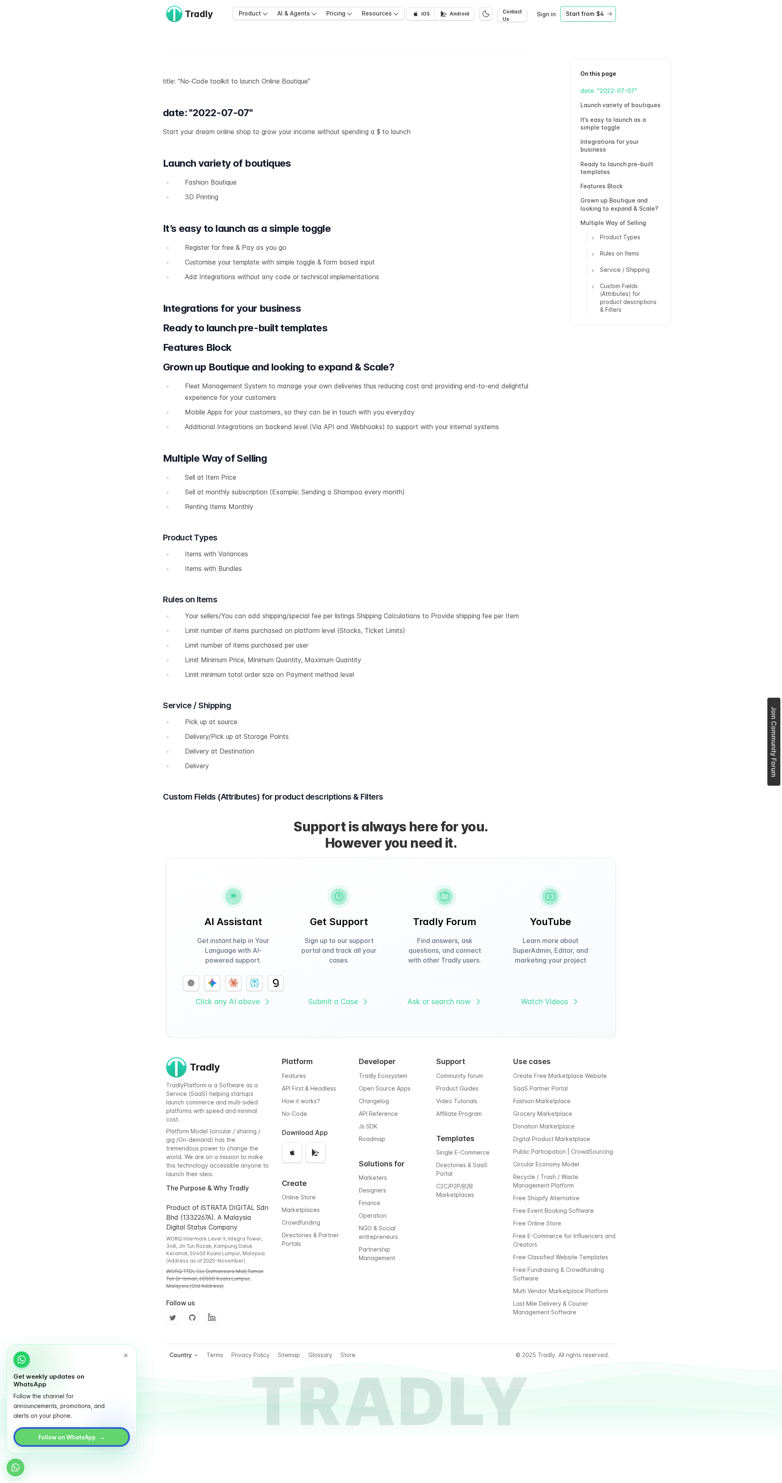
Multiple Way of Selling (613, 222)
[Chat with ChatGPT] (191, 983)
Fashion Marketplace (542, 1100)
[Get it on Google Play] (315, 1152)
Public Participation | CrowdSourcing (563, 1151)
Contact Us (512, 15)
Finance (369, 1202)
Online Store (299, 1197)
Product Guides (457, 1088)
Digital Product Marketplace (551, 1138)
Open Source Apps (385, 1088)
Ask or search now (439, 1001)
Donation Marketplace (544, 1126)
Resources (377, 13)
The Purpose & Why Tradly (207, 1188)
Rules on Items (619, 253)
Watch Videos (544, 1001)
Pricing (335, 13)
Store (348, 1354)
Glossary (320, 1354)
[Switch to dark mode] (485, 13)
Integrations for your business (609, 145)
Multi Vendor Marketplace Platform (560, 1290)
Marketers (373, 1177)
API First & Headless (309, 1088)
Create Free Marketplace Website (560, 1075)
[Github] (192, 1317)
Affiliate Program (459, 1113)
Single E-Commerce (463, 1152)
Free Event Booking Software (553, 1210)
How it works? (301, 1100)
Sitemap (289, 1354)
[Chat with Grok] (276, 983)
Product (250, 13)
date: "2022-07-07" (608, 90)
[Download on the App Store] (292, 1152)
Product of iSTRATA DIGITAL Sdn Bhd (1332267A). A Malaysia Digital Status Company (217, 1217)
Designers (372, 1190)
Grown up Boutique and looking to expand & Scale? (619, 204)
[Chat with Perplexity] (254, 983)
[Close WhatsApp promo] (126, 1355)
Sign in (546, 14)
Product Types (620, 237)
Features (294, 1075)
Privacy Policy (250, 1354)
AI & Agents (293, 13)
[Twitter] (172, 1317)
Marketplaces (301, 1209)
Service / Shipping (625, 269)
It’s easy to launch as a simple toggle (613, 123)
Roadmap (372, 1138)
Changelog (374, 1100)
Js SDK (368, 1126)
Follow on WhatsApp (71, 1437)
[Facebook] (211, 1317)
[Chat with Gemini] (212, 983)
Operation (373, 1215)
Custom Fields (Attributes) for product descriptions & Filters (628, 297)
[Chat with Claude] (233, 983)
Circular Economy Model (546, 1164)
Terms (214, 1354)
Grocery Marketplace (542, 1113)
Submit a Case (333, 1001)
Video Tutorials (456, 1100)
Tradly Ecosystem (383, 1075)
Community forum (459, 1075)
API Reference (378, 1113)
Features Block (601, 186)
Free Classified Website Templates (560, 1257)
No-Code (294, 1113)
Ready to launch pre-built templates (616, 168)
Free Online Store (537, 1223)
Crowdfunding (301, 1222)
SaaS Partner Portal (540, 1088)
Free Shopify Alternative (546, 1197)
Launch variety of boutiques (620, 104)
